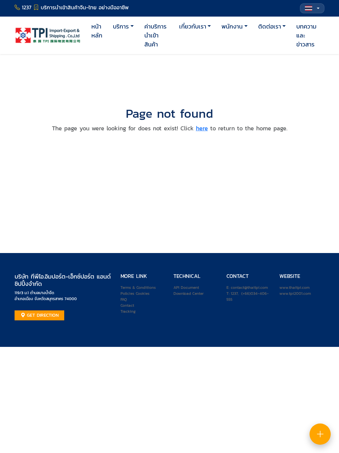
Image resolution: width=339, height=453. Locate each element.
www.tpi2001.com (295, 293)
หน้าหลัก (96, 31)
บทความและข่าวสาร (306, 35)
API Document (186, 288)
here (202, 128)
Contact (127, 305)
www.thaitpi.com (294, 288)
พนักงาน (232, 26)
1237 (234, 293)
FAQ (124, 299)
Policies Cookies (135, 293)
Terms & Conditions (138, 288)
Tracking (128, 311)
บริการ (121, 26)
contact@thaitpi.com (249, 288)
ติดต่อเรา (269, 26)
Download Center (188, 293)
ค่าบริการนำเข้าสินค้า (155, 35)
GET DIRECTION (42, 315)
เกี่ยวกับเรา (192, 26)
